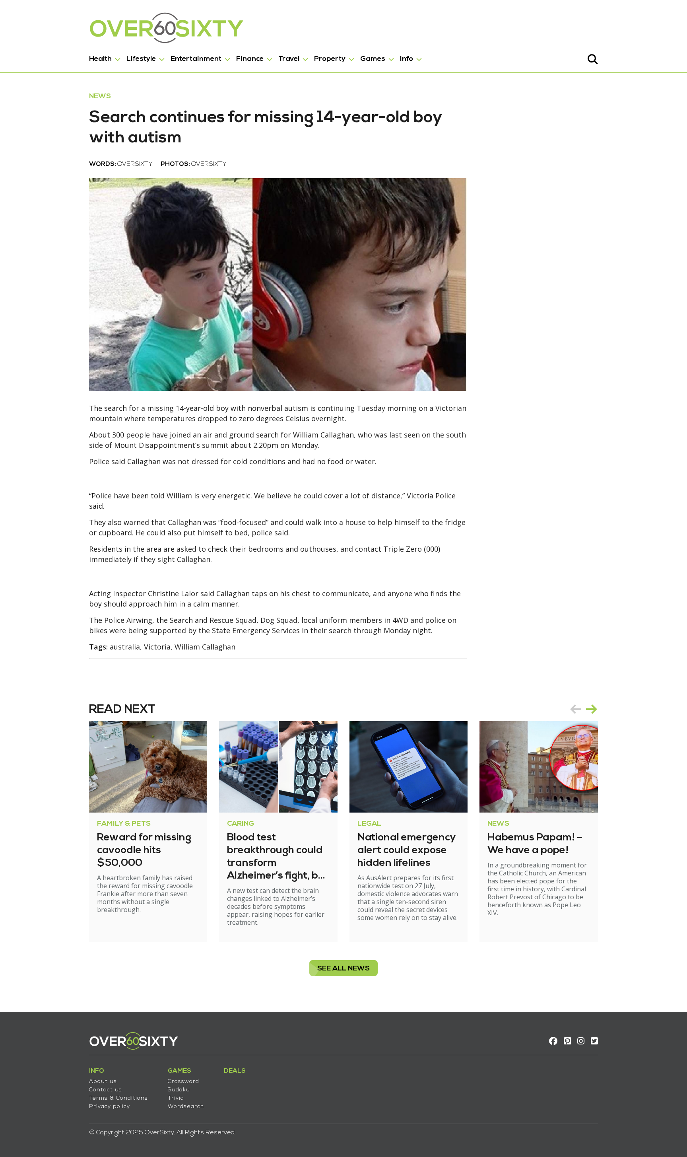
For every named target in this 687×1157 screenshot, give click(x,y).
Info (406, 59)
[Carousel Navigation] (583, 709)
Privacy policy (109, 1107)
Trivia (176, 1098)
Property (329, 59)
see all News (343, 968)
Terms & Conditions (118, 1098)
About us (103, 1082)
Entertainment (196, 59)
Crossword (183, 1082)
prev (575, 709)
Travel (288, 59)
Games (372, 59)
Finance (250, 59)
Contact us (105, 1090)
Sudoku (179, 1090)
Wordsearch (186, 1107)
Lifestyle (141, 59)
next (591, 709)
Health (100, 59)
